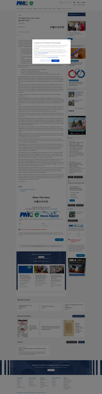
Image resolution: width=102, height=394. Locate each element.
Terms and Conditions (43, 52)
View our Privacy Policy (52, 57)
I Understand (55, 60)
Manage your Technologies (45, 60)
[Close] (69, 41)
